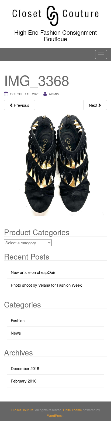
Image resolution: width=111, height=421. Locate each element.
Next (93, 105)
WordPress (55, 415)
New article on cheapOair (33, 272)
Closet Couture (22, 409)
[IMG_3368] (55, 164)
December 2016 (25, 368)
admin (54, 94)
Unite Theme (72, 409)
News (16, 333)
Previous (21, 105)
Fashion (18, 320)
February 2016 (23, 381)
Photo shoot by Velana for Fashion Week (46, 285)
